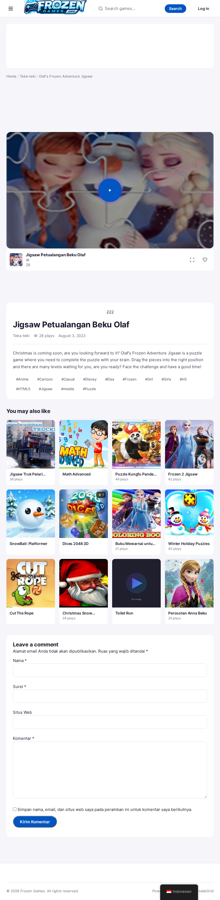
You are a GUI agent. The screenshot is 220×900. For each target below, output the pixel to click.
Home (11, 76)
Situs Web (22, 712)
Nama (20, 660)
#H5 (183, 379)
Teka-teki (27, 76)
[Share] (205, 259)
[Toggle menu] (10, 8)
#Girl (149, 379)
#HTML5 (23, 389)
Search (175, 8)
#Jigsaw (46, 389)
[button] (110, 190)
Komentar (23, 738)
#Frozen (130, 379)
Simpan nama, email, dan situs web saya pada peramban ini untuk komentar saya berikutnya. (104, 809)
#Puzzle (89, 389)
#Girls (166, 379)
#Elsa (109, 379)
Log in (203, 8)
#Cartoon (45, 379)
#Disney (90, 379)
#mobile (67, 389)
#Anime (22, 379)
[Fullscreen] (192, 259)
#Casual (68, 379)
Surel (19, 686)
